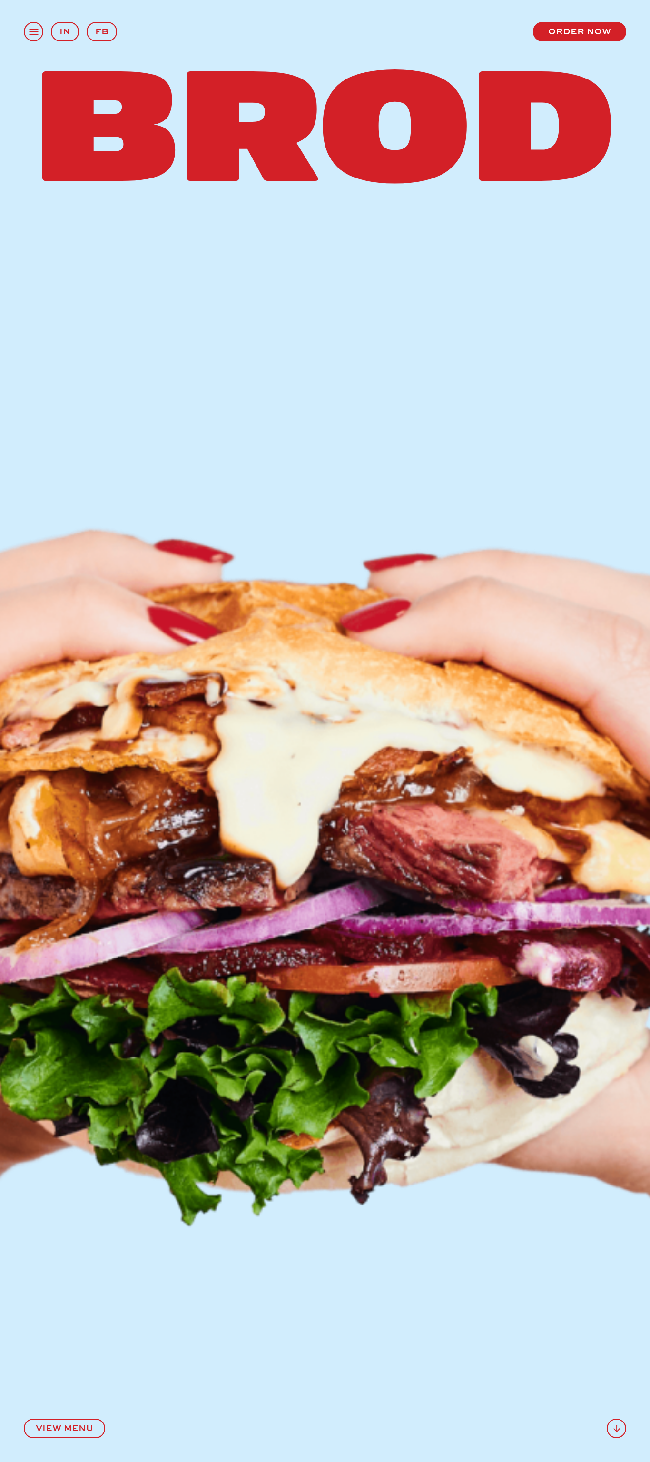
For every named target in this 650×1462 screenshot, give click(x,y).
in (64, 30)
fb (101, 30)
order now (579, 30)
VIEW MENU (64, 1427)
